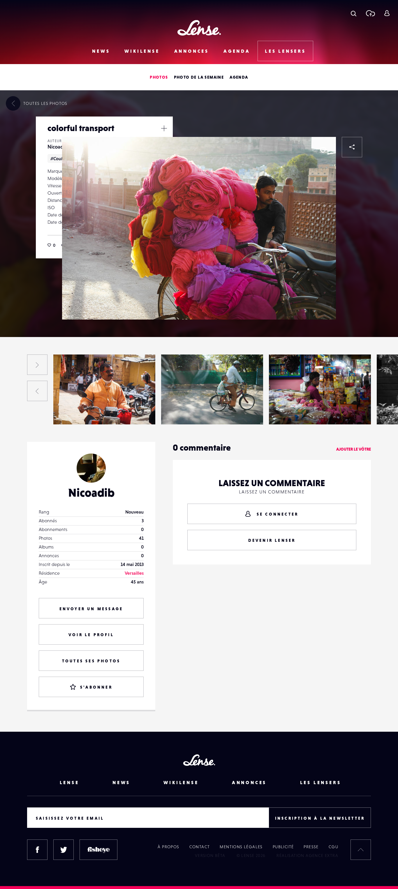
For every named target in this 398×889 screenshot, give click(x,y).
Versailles (134, 573)
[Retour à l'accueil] (199, 28)
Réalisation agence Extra (307, 855)
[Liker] (323, 150)
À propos (168, 846)
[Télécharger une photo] (370, 13)
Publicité (283, 846)
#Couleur (59, 158)
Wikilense (141, 51)
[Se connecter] (386, 13)
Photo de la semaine (199, 77)
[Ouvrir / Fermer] (164, 128)
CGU (333, 846)
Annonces (191, 51)
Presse (311, 846)
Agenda (236, 51)
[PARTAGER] (352, 147)
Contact (199, 846)
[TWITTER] (63, 849)
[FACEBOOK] (37, 849)
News (101, 51)
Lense (69, 782)
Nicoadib (57, 147)
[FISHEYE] (98, 849)
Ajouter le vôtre (353, 449)
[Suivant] (37, 364)
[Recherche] (353, 13)
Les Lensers (285, 51)
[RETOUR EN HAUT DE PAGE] (361, 849)
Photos (159, 77)
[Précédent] (37, 391)
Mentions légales (241, 846)
